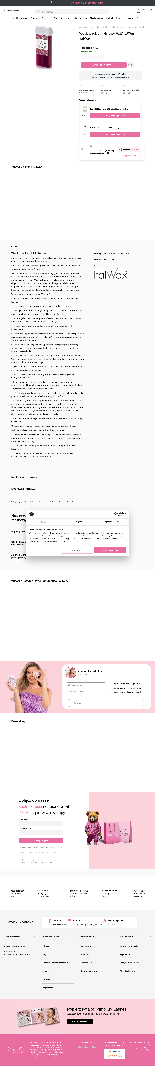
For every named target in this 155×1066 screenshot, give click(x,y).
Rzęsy (63, 18)
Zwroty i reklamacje (129, 946)
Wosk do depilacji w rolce (128, 27)
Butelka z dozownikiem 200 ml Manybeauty (107, 128)
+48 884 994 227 (60, 924)
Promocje (35, 18)
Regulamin (125, 954)
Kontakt (46, 979)
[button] (131, 65)
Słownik (46, 971)
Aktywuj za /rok (129, 155)
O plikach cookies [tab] (111, 522)
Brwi (56, 18)
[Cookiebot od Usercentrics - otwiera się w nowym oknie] (116, 514)
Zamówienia (86, 963)
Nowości (24, 18)
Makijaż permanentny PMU (102, 18)
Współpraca (47, 987)
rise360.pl (146, 1050)
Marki (15, 18)
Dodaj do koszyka (102, 65)
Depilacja (83, 18)
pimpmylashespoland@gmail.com (87, 924)
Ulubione (85, 954)
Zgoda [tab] (43, 522)
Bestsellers (46, 18)
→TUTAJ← (100, 3)
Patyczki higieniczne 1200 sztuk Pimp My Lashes (109, 109)
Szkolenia (46, 946)
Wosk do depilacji (109, 27)
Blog (44, 954)
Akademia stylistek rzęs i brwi (55, 963)
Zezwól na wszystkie (110, 550)
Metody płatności (128, 971)
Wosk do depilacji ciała (57, 502)
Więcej (139, 18)
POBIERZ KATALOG (80, 1021)
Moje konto (86, 946)
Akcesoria (72, 18)
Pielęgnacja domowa (125, 18)
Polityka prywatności (129, 963)
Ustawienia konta (89, 971)
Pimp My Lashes (85, 27)
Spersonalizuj (75, 550)
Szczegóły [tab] (77, 522)
